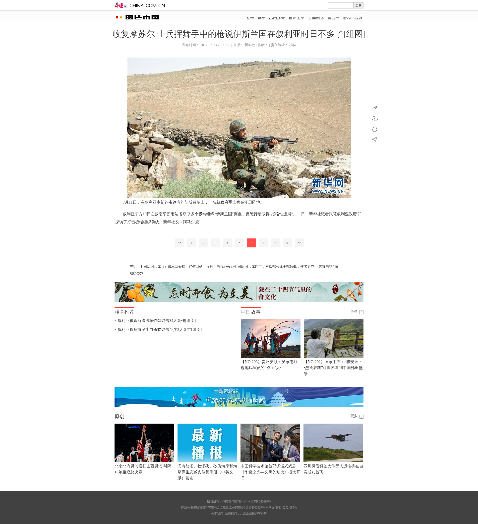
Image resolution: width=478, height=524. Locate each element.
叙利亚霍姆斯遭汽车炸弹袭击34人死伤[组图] (157, 320)
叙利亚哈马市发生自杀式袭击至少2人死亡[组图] (160, 329)
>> (299, 243)
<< (179, 243)
